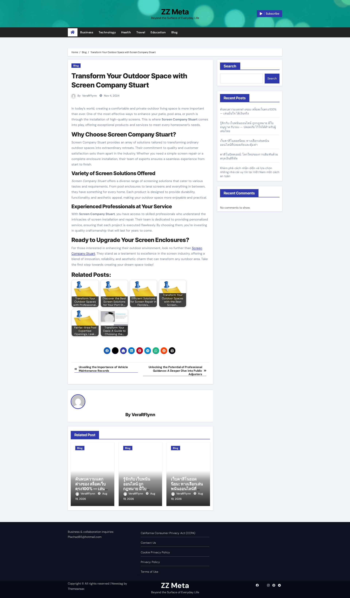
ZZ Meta (175, 11)
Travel (140, 32)
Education (158, 32)
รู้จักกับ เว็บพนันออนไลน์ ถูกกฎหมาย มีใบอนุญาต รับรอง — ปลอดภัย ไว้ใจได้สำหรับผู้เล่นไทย (248, 127)
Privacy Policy (150, 562)
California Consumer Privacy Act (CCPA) (168, 533)
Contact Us (148, 543)
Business (86, 32)
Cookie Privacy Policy (155, 552)
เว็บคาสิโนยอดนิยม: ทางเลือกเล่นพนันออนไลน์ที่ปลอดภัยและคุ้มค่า (187, 486)
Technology (107, 32)
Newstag (117, 583)
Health (126, 32)
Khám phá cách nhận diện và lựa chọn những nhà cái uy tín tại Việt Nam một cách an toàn (249, 172)
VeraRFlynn (89, 95)
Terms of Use (149, 572)
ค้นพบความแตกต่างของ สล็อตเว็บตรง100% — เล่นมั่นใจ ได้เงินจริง (90, 486)
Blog (174, 32)
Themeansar (76, 589)
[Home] (72, 32)
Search (230, 66)
